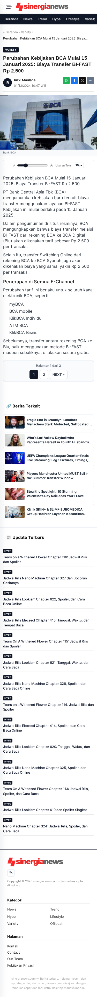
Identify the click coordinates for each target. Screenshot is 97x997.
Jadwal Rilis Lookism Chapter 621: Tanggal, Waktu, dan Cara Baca (46, 664)
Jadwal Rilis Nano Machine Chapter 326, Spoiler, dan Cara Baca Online (44, 685)
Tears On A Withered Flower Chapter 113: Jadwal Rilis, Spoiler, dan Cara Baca (46, 791)
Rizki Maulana (24, 80)
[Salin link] (90, 80)
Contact (13, 952)
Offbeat (56, 923)
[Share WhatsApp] (66, 80)
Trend (42, 19)
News (28, 19)
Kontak (12, 946)
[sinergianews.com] (55, 6)
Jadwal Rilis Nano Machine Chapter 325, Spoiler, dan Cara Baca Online (44, 770)
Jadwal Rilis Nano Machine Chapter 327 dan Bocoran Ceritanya (45, 580)
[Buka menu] (7, 6)
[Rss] (10, 872)
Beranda (11, 19)
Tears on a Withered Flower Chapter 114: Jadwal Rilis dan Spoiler (48, 706)
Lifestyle (73, 19)
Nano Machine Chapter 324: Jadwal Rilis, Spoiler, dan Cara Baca (45, 828)
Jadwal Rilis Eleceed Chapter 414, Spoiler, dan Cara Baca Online (44, 728)
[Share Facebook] (74, 80)
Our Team (15, 959)
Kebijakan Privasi (20, 965)
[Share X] (82, 80)
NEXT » (59, 374)
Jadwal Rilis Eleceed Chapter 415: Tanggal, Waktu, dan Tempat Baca (46, 622)
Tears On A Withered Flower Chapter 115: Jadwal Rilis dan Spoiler (45, 643)
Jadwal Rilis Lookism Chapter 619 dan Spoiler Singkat (45, 810)
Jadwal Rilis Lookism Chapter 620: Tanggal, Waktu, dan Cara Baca (46, 749)
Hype (56, 19)
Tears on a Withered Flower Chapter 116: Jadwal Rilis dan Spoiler (45, 559)
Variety (26, 32)
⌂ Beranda (10, 32)
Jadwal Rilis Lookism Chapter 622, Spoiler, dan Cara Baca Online (44, 601)
